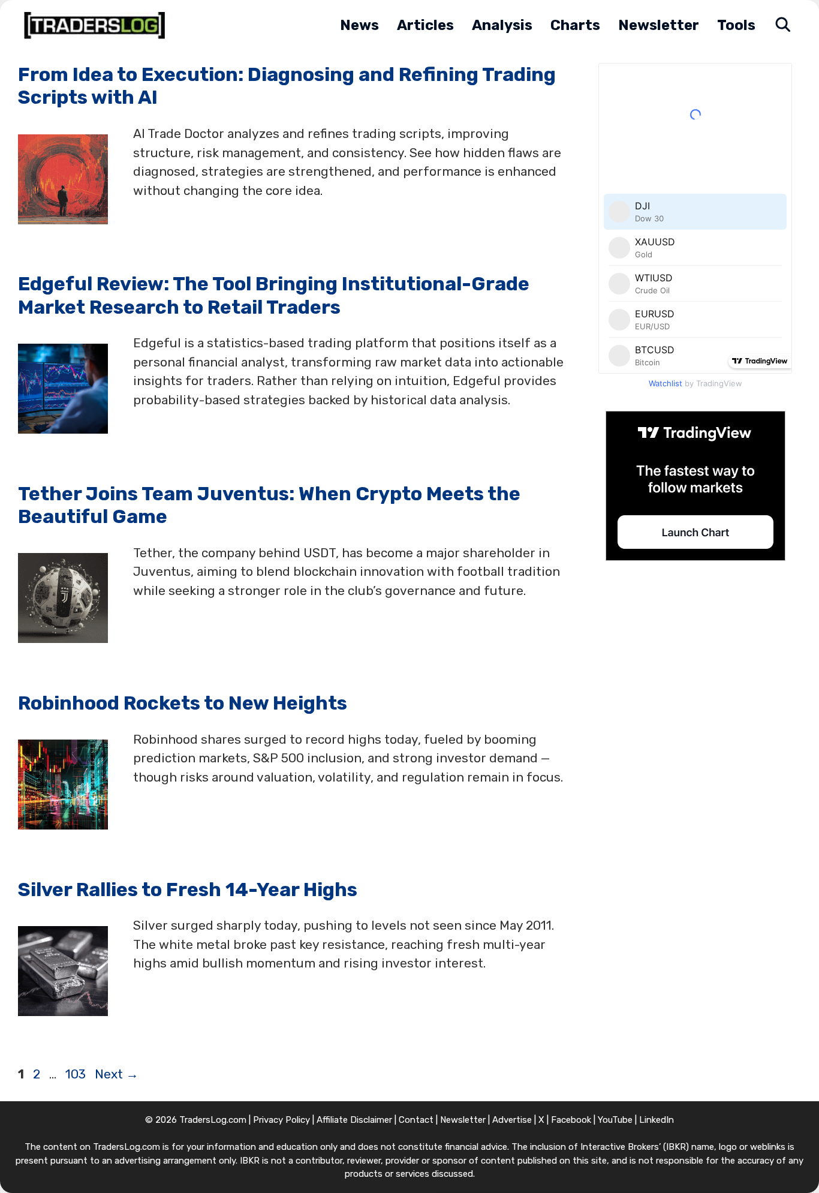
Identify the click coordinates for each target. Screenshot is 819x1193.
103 (77, 1073)
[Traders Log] (97, 25)
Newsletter (658, 25)
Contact (416, 1119)
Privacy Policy (281, 1119)
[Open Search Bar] (782, 25)
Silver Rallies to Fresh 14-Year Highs (187, 889)
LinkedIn (656, 1119)
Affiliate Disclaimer (354, 1119)
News (359, 25)
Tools (736, 25)
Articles (425, 25)
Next (116, 1073)
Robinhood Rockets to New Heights (182, 703)
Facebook (571, 1119)
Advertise (512, 1119)
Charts (575, 25)
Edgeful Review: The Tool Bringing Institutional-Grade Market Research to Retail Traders (273, 295)
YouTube (615, 1119)
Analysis (502, 25)
